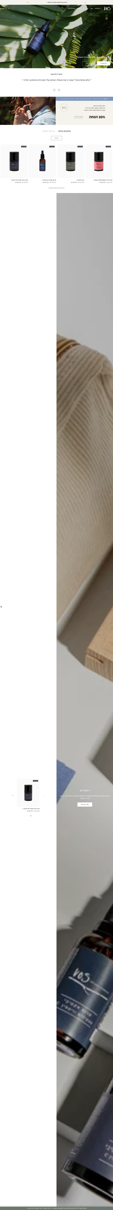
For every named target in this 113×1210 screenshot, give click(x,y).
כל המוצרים (98, 8)
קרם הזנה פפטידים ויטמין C (19, 180)
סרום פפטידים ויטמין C (49, 180)
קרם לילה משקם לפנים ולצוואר (102, 180)
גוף (87, 8)
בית (84, 8)
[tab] (64, 131)
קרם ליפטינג (80, 180)
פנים (91, 8)
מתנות (79, 8)
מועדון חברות (71, 8)
